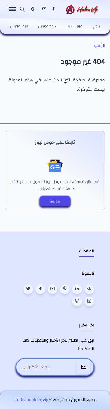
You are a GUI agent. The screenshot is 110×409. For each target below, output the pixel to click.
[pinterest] (65, 289)
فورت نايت (74, 26)
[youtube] (44, 9)
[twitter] (28, 289)
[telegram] (89, 289)
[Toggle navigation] (12, 9)
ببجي (96, 26)
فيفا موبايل (19, 26)
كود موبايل (47, 26)
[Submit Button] (83, 367)
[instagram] (89, 301)
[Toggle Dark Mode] (32, 9)
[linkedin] (77, 289)
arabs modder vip (31, 400)
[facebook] (53, 9)
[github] (77, 301)
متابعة (55, 201)
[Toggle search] (22, 9)
